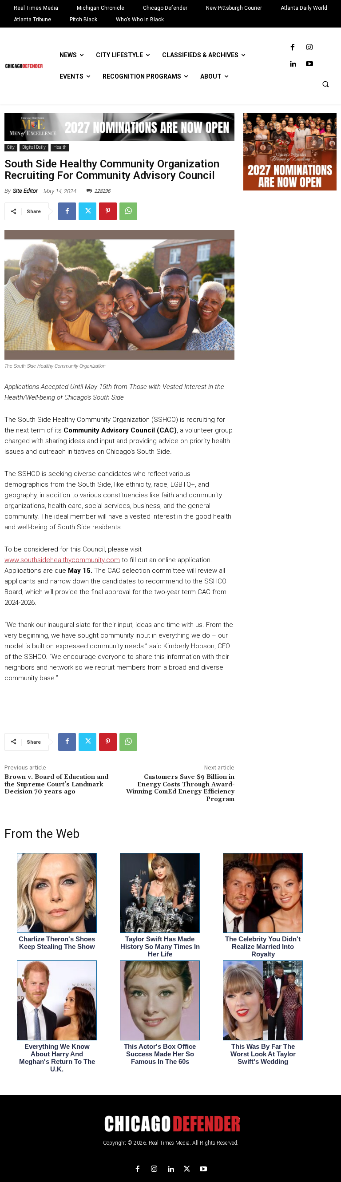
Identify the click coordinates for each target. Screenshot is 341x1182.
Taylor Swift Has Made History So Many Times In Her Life (160, 946)
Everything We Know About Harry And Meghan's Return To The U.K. (57, 1058)
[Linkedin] (293, 64)
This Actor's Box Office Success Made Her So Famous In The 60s (160, 1054)
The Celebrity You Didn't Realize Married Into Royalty (263, 946)
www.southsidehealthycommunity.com (62, 560)
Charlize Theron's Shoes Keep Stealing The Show (57, 942)
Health (60, 147)
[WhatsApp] (128, 211)
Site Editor (25, 190)
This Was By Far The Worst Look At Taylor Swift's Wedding (263, 1054)
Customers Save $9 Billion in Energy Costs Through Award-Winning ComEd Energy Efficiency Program (180, 788)
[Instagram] (309, 48)
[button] (325, 84)
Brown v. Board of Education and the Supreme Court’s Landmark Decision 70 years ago (56, 784)
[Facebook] (293, 48)
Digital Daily (34, 147)
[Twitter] (87, 211)
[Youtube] (309, 64)
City (11, 147)
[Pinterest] (108, 211)
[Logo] (170, 1124)
